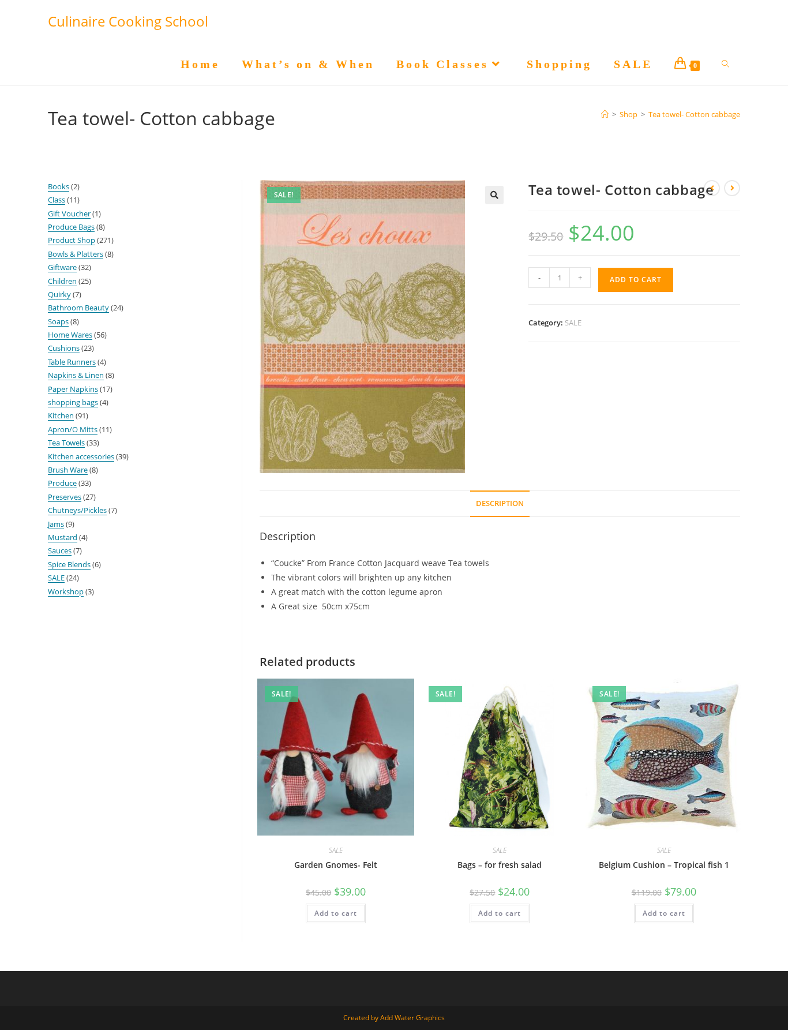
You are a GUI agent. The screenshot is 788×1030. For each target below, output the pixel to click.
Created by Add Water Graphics (394, 1017)
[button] (494, 195)
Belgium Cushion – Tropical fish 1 (664, 864)
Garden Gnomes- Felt (335, 864)
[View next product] (732, 188)
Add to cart (636, 279)
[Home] (605, 114)
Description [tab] (500, 503)
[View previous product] (712, 188)
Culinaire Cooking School (128, 21)
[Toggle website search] (725, 64)
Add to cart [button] (335, 913)
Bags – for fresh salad (499, 864)
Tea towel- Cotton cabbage (694, 114)
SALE (573, 322)
